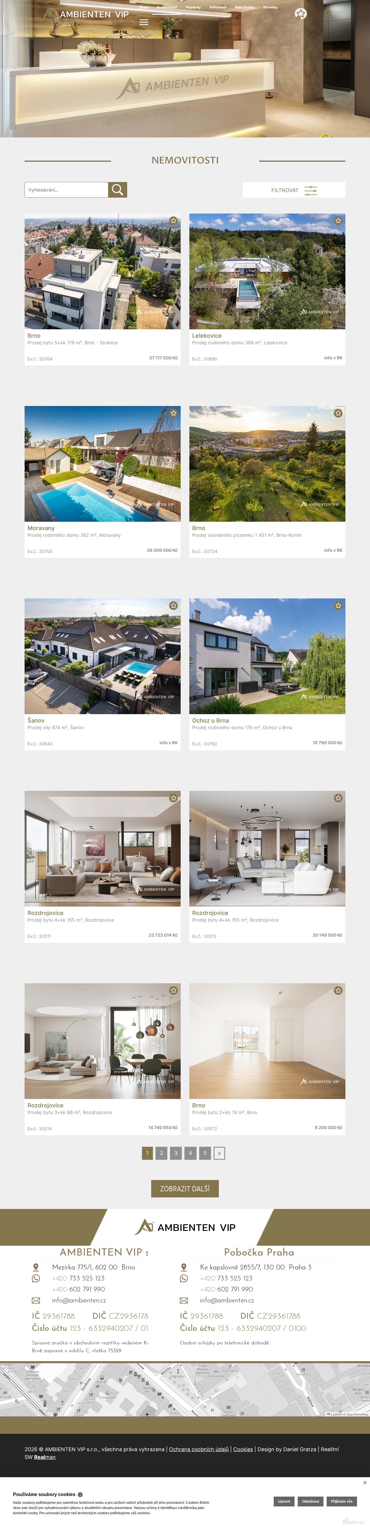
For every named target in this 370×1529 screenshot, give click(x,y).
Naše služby (245, 7)
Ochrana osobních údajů (199, 1449)
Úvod (144, 7)
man (45, 1457)
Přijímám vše (342, 1501)
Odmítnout (310, 1501)
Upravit (284, 1501)
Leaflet (335, 1414)
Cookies (243, 1449)
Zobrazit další (185, 1189)
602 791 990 (78, 1289)
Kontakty (270, 7)
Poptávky (193, 7)
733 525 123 (78, 1278)
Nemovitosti (167, 7)
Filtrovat (285, 191)
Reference (218, 7)
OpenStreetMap (357, 1414)
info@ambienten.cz (79, 1300)
